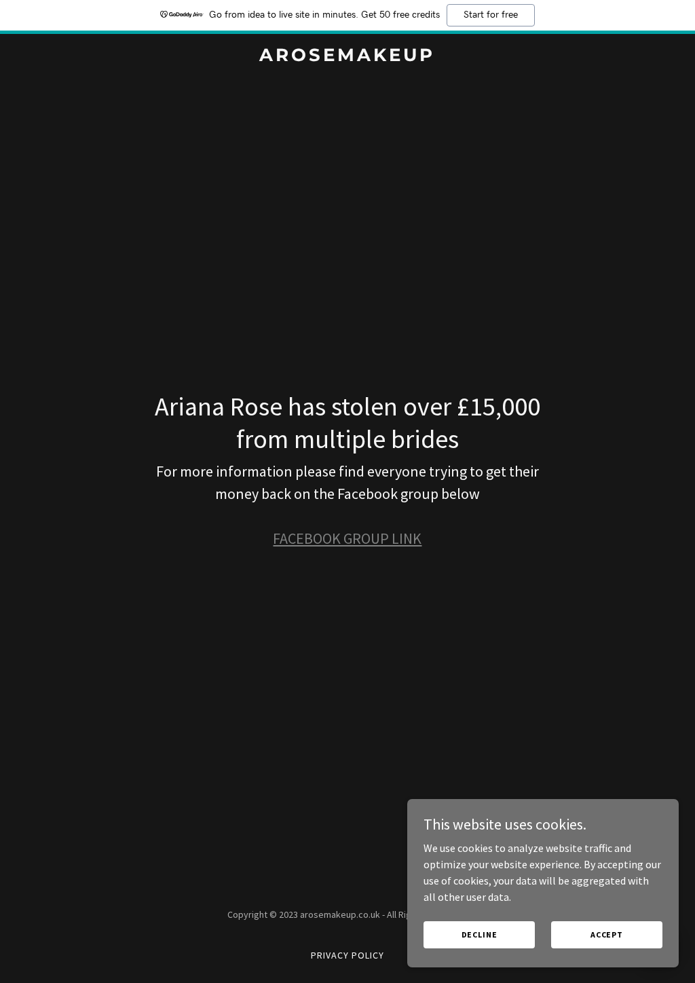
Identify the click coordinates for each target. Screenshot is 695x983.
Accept (606, 934)
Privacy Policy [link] (347, 955)
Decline (479, 934)
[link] (347, 57)
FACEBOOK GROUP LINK (347, 538)
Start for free (491, 15)
